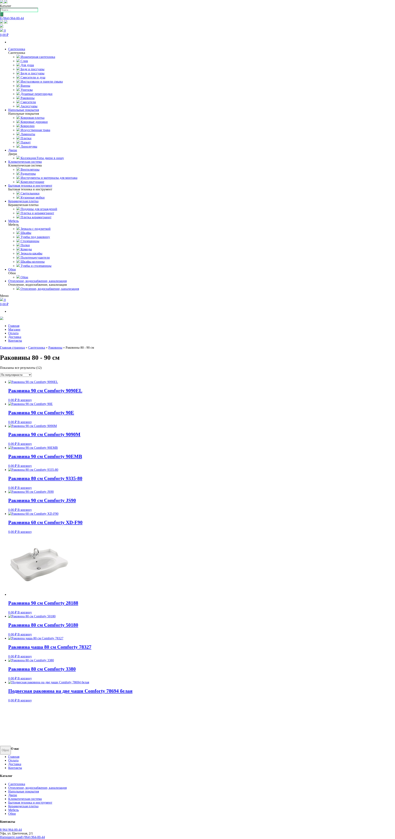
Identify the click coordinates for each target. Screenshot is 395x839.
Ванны (25, 85)
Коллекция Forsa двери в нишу (42, 158)
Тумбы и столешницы (35, 265)
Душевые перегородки (36, 94)
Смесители (28, 102)
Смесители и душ (32, 77)
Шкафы (25, 233)
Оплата (13, 333)
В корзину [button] (24, 400)
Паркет (25, 142)
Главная (13, 325)
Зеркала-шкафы (31, 253)
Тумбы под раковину (35, 237)
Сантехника (36, 347)
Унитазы (26, 89)
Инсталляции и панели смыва (41, 81)
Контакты (15, 340)
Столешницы (29, 241)
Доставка (14, 337)
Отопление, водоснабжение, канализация (49, 288)
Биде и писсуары (32, 69)
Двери (12, 795)
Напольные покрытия (23, 791)
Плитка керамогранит (35, 217)
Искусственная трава (35, 130)
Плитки (25, 138)
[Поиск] (1, 14)
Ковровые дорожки (34, 122)
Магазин (14, 329)
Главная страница (12, 347)
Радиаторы (28, 173)
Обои (24, 277)
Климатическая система (25, 799)
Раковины (27, 98)
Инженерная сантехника (37, 57)
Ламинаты (27, 134)
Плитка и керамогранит (37, 213)
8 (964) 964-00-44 (12, 18)
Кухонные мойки (32, 197)
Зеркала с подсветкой (35, 228)
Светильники (30, 193)
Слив (24, 61)
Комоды (26, 249)
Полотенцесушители (35, 257)
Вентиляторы (30, 169)
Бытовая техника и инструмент (30, 802)
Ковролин (27, 126)
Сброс (5, 750)
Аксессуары (28, 106)
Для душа (27, 65)
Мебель (13, 810)
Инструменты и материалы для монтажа (48, 177)
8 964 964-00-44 (11, 829)
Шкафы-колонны (32, 261)
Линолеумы (28, 146)
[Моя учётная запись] (1, 26)
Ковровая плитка (32, 117)
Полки (25, 245)
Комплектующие (32, 182)
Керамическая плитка (23, 806)
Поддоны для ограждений (38, 209)
